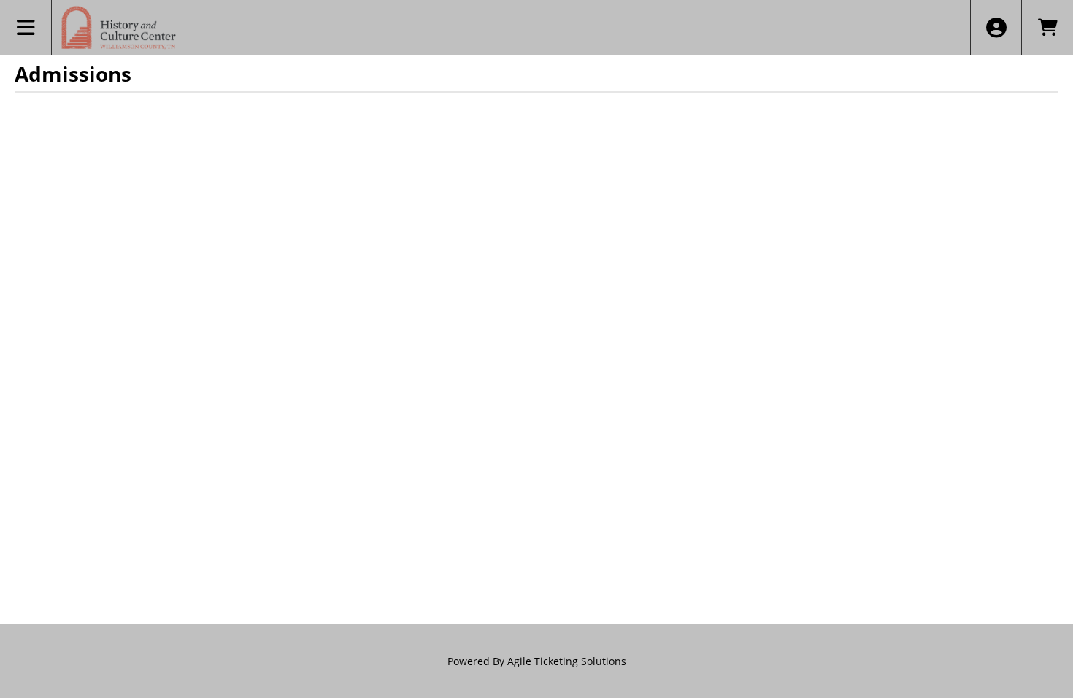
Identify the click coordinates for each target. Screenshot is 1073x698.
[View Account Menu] (996, 27)
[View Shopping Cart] (1047, 27)
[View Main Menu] (26, 27)
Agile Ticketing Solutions (566, 661)
